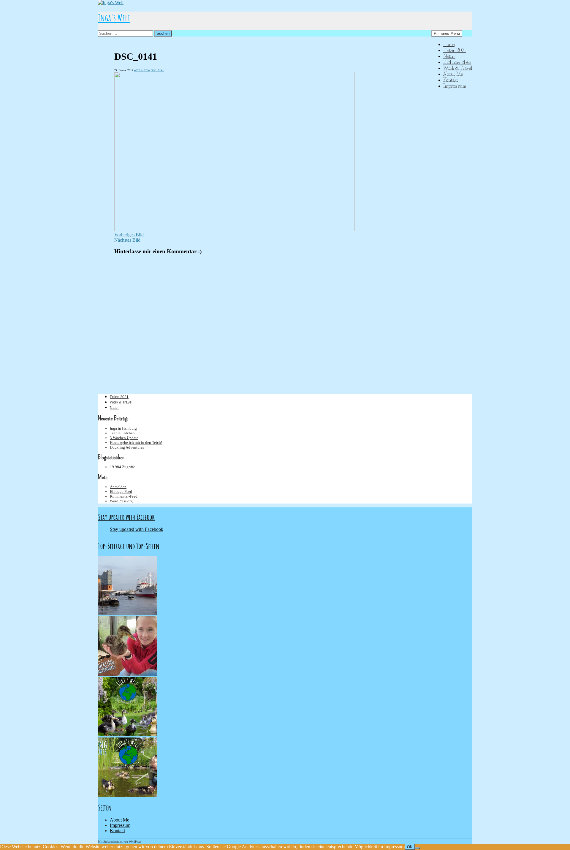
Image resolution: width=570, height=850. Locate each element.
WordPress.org (121, 501)
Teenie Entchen (122, 433)
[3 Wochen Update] (127, 734)
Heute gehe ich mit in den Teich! (136, 442)
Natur (449, 56)
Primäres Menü (447, 33)
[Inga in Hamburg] (127, 613)
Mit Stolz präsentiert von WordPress (119, 841)
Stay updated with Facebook (126, 517)
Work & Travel (457, 68)
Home (449, 44)
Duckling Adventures (127, 447)
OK (410, 847)
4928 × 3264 (142, 70)
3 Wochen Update (124, 438)
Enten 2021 (454, 50)
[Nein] (417, 848)
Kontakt (450, 80)
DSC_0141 (157, 70)
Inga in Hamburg (123, 428)
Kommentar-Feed (123, 496)
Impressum (454, 86)
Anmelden (118, 487)
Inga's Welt (114, 18)
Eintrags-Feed (121, 491)
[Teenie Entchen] (127, 674)
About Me (453, 74)
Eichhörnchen (457, 62)
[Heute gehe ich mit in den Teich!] (127, 795)
